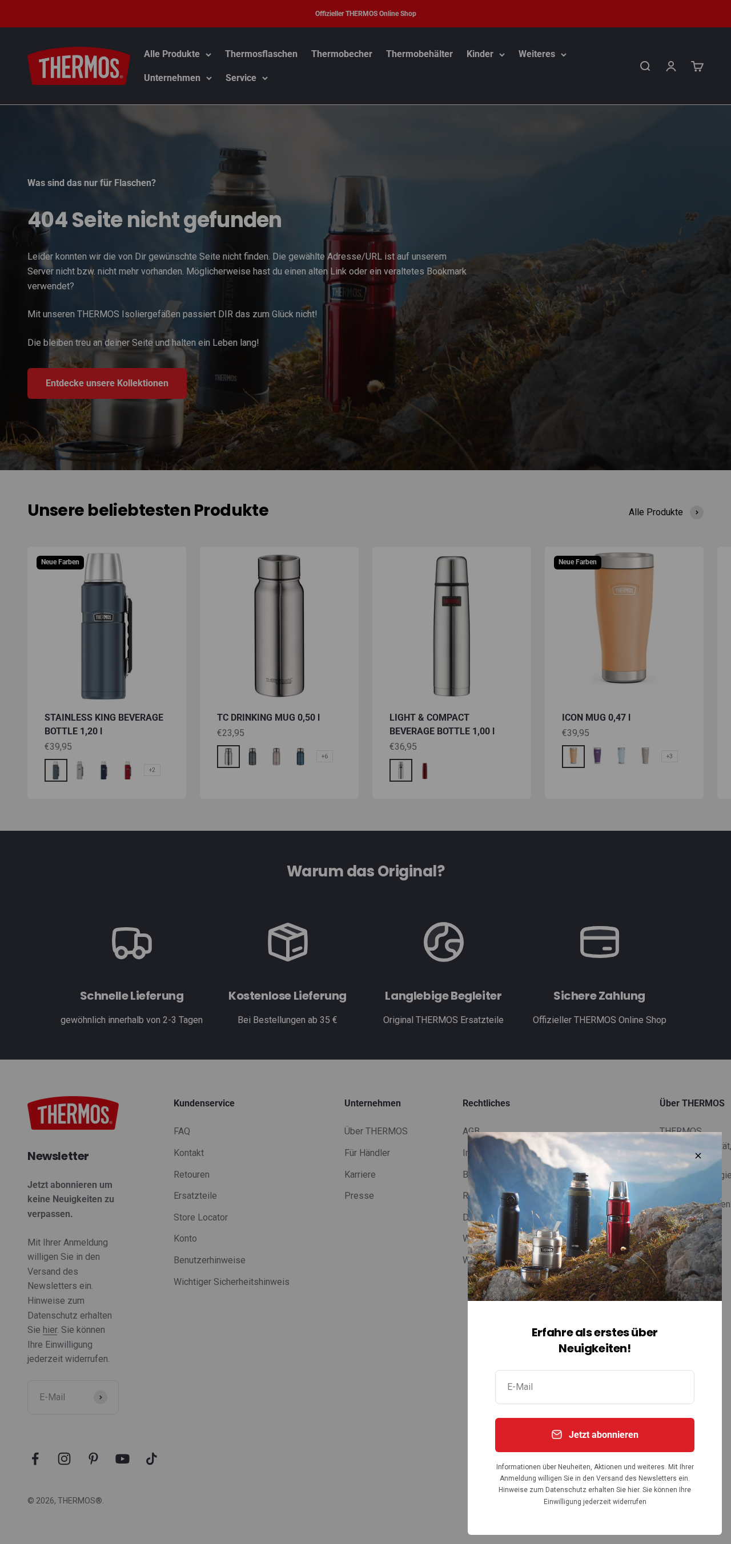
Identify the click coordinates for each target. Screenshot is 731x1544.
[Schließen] (698, 1155)
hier (633, 1490)
